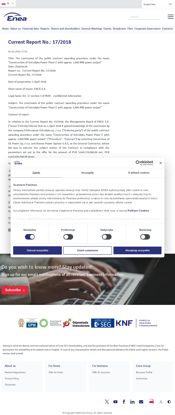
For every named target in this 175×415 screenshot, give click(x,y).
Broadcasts (119, 28)
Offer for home (56, 372)
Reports (44, 28)
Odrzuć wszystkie (37, 250)
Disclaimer (10, 384)
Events (107, 28)
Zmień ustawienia (87, 250)
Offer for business (101, 372)
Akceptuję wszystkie (137, 250)
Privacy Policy (12, 378)
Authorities (141, 378)
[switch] (68, 237)
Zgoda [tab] (36, 172)
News (5, 28)
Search (157, 16)
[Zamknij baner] (160, 163)
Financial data (30, 28)
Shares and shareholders (65, 28)
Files (130, 28)
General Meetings (91, 28)
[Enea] (15, 16)
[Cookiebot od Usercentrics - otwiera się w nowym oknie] (138, 162)
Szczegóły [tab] (87, 172)
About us (15, 28)
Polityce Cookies (138, 210)
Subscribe (13, 290)
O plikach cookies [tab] (139, 172)
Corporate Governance (147, 28)
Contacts (167, 28)
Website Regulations (15, 372)
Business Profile (144, 372)
